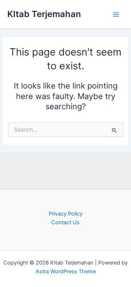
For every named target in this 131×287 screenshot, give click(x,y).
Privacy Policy (66, 213)
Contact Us (65, 222)
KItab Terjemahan (44, 14)
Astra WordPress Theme (66, 271)
